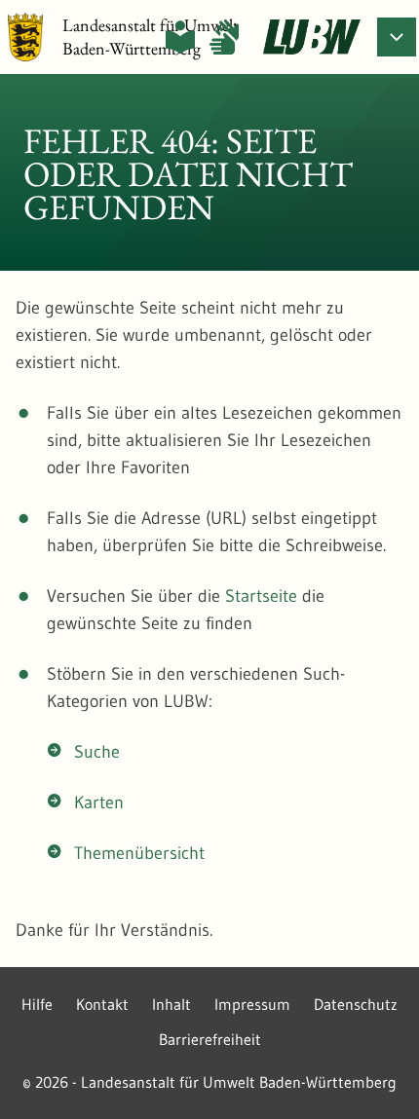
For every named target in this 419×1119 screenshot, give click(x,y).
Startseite (261, 596)
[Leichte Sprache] (180, 37)
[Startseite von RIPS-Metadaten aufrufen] (312, 37)
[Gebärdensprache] (224, 37)
